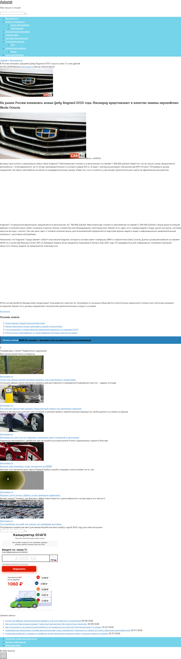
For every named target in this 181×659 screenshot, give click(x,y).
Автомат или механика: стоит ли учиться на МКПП (26, 466)
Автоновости (11, 18)
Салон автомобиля (14, 55)
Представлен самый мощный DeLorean (25, 323)
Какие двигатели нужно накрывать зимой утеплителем (33, 326)
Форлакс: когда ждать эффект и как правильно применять (30, 495)
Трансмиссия (17, 28)
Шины (14, 51)
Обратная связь (13, 645)
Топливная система (14, 41)
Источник (5, 311)
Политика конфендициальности (21, 639)
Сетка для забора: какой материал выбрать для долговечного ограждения (38, 379)
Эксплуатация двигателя (17, 31)
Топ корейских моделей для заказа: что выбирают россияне (30, 524)
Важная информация (15, 642)
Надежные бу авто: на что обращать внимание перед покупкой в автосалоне (39, 437)
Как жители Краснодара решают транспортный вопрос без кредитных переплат (41, 408)
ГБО (13, 45)
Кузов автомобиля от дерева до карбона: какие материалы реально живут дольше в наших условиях (56, 633)
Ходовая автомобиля (15, 48)
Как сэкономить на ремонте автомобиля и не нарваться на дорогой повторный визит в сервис (53, 627)
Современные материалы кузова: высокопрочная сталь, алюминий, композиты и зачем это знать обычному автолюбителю (67, 630)
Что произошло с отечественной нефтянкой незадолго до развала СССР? (42, 329)
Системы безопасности (16, 38)
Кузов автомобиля (20, 25)
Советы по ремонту (15, 22)
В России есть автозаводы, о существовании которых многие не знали (41, 332)
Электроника (11, 35)
